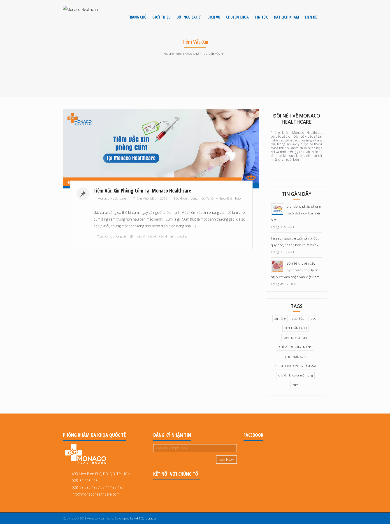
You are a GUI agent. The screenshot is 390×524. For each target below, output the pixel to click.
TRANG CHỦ (191, 54)
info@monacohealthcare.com (95, 494)
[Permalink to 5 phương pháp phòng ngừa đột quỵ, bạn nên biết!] (277, 209)
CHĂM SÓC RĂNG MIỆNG (295, 347)
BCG (313, 319)
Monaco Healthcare (112, 198)
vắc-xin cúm (167, 236)
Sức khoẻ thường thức (189, 198)
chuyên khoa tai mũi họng (295, 375)
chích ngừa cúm (295, 357)
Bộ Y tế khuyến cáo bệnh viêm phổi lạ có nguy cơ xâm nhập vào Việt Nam (295, 270)
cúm (108, 236)
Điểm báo (234, 198)
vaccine (182, 236)
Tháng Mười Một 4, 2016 (150, 198)
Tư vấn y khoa (216, 198)
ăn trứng (280, 319)
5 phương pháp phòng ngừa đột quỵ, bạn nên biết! (296, 213)
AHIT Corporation (145, 518)
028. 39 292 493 (85, 487)
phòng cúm (120, 236)
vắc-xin (153, 236)
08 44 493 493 (111, 487)
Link (111, 149)
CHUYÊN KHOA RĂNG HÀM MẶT (295, 366)
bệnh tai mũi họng (295, 338)
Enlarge (212, 149)
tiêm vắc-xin (138, 236)
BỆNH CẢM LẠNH (295, 328)
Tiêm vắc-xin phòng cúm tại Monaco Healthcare (142, 190)
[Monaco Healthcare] (81, 9)
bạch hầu (298, 319)
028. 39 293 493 (84, 480)
